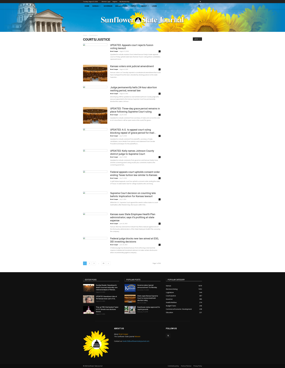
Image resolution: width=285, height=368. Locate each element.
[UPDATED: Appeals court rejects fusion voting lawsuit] (95, 52)
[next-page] (108, 263)
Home (87, 6)
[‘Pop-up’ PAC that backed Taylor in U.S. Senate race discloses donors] (88, 310)
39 (103, 263)
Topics (133, 6)
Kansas (95, 6)
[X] (200, 1)
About (144, 6)
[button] (199, 6)
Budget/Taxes (121, 6)
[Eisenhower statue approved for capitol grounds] (130, 310)
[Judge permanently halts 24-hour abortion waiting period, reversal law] (95, 94)
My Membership (124, 1)
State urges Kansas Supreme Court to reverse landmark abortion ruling (147, 298)
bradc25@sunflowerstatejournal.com (136, 341)
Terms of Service (186, 366)
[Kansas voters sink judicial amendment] (95, 73)
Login (154, 6)
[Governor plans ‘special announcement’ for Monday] (130, 288)
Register (115, 1)
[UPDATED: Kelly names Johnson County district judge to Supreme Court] (95, 157)
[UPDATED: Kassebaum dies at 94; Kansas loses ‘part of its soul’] (88, 299)
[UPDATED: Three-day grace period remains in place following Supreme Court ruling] (95, 115)
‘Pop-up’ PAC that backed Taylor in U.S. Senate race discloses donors (107, 309)
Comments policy (173, 366)
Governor (108, 6)
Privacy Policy (197, 366)
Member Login (106, 1)
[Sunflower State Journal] (142, 20)
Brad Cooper (114, 51)
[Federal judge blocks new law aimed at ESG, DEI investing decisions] (95, 245)
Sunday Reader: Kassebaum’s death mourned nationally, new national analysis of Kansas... (107, 287)
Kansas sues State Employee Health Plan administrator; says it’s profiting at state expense (132, 217)
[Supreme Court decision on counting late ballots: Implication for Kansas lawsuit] (95, 200)
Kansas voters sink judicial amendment (132, 66)
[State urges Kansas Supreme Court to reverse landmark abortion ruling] (130, 298)
